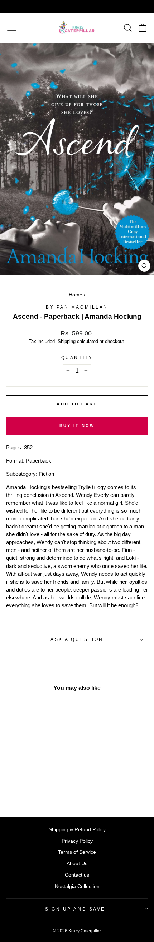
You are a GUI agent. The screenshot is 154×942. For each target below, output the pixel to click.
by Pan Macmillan (77, 307)
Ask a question (76, 639)
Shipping (67, 341)
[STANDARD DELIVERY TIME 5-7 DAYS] (77, 6)
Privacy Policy (77, 841)
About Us (77, 863)
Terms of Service (77, 852)
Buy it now (77, 425)
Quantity (77, 357)
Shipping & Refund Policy (77, 829)
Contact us (77, 875)
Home (75, 295)
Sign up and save (75, 909)
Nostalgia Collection (77, 886)
